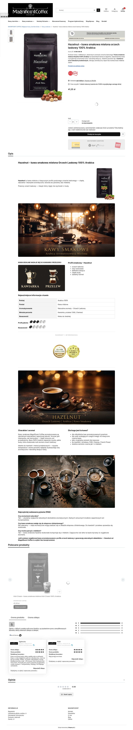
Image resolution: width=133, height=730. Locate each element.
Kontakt (70, 711)
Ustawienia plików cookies (16, 713)
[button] (98, 10)
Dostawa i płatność (14, 717)
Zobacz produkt (20, 607)
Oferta (70, 719)
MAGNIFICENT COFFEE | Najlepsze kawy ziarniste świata (24, 26)
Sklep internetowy (66, 727)
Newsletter (71, 713)
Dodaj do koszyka (94, 134)
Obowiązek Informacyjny (16, 715)
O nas (70, 715)
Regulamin (11, 711)
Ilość (69, 118)
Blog (69, 717)
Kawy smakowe (46, 26)
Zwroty (10, 719)
